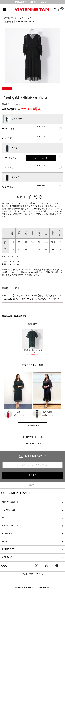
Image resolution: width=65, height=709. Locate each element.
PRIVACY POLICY (10, 526)
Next (62, 51)
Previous (2, 51)
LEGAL (5, 541)
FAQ (4, 518)
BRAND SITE (8, 549)
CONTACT (7, 534)
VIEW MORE (32, 426)
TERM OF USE (8, 510)
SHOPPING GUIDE (11, 502)
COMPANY (7, 557)
